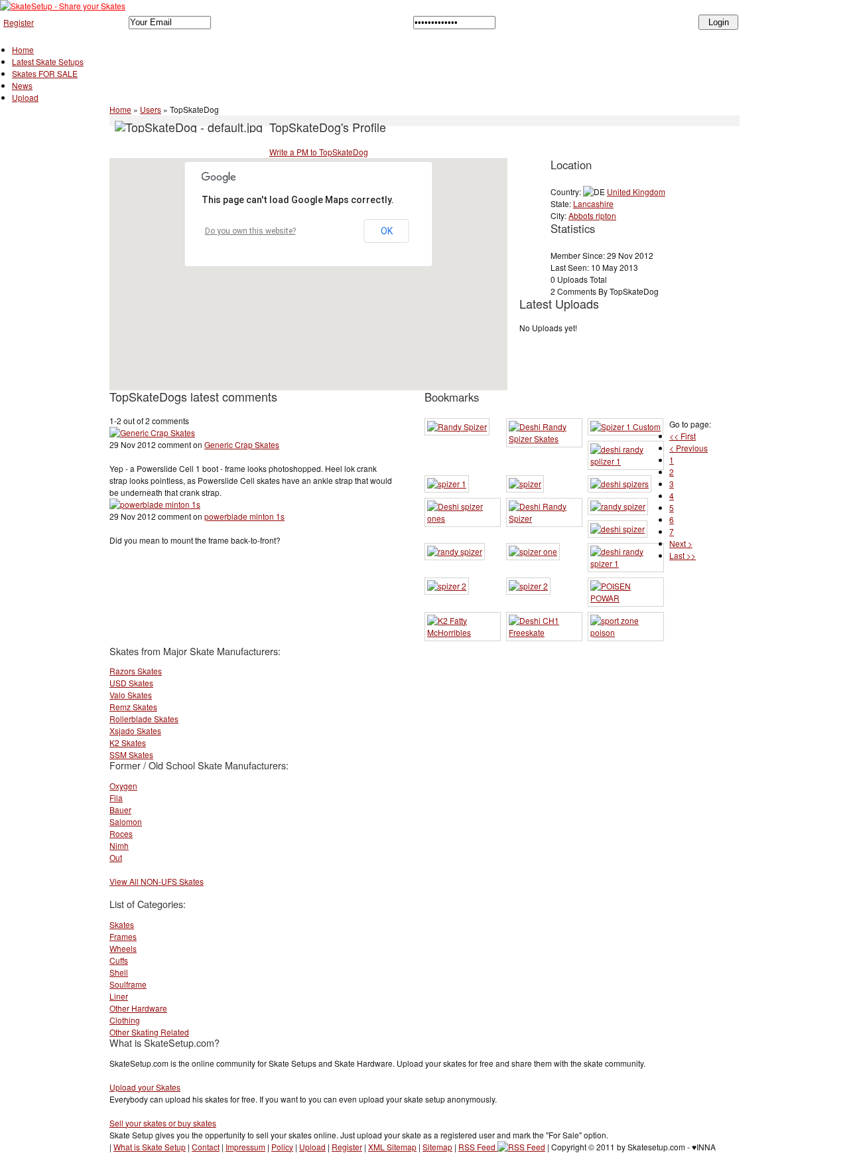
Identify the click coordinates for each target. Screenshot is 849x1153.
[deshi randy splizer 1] (626, 461)
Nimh (119, 845)
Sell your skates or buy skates (162, 1122)
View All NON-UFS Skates (156, 881)
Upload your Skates (144, 1087)
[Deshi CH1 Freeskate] (544, 632)
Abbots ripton (592, 215)
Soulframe (128, 984)
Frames (123, 936)
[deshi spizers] (619, 483)
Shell (118, 972)
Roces (121, 833)
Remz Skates (133, 706)
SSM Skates (131, 754)
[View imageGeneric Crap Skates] (152, 432)
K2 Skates (127, 742)
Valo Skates (130, 694)
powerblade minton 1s (244, 516)
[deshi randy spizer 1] (626, 563)
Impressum (245, 1146)
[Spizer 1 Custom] (625, 426)
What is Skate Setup (149, 1146)
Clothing (124, 1020)
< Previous (688, 447)
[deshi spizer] (617, 528)
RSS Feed (477, 1146)
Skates (121, 924)
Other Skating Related (149, 1032)
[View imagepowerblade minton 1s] (154, 504)
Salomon (125, 821)
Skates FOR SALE (45, 73)
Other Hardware (138, 1008)
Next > (680, 543)
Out (115, 857)
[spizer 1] (446, 483)
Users (150, 109)
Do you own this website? (250, 231)
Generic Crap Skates (241, 444)
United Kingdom (636, 191)
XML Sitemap (392, 1146)
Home (23, 49)
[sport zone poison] (626, 632)
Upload (25, 97)
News (22, 85)
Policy (282, 1146)
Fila (116, 797)
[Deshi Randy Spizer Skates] (544, 438)
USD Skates (131, 682)
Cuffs (118, 960)
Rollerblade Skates (143, 718)
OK (387, 231)
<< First (682, 435)
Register (18, 22)
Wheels (123, 948)
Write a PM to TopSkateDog (318, 151)
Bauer (120, 809)
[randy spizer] (618, 506)
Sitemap (437, 1146)
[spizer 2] (446, 585)
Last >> (682, 555)
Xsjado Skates (135, 730)
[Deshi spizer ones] (462, 518)
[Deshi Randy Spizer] (544, 518)
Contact (206, 1146)
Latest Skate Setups (48, 61)
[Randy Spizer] (457, 426)
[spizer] (525, 483)
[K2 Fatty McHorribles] (462, 632)
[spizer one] (533, 551)
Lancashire (593, 203)
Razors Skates (135, 670)
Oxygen (123, 785)
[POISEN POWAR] (626, 597)
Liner (118, 996)
